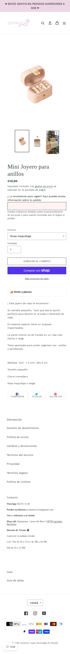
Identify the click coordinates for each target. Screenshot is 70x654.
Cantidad (12, 243)
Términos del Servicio (20, 455)
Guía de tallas (15, 580)
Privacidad (13, 463)
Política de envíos (18, 437)
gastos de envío (44, 186)
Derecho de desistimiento (23, 428)
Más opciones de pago (37, 278)
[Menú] (64, 23)
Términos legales (17, 472)
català (34, 602)
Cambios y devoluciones (22, 445)
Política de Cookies (18, 481)
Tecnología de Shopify (47, 643)
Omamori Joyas (28, 643)
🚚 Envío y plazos (21, 291)
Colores (11, 230)
